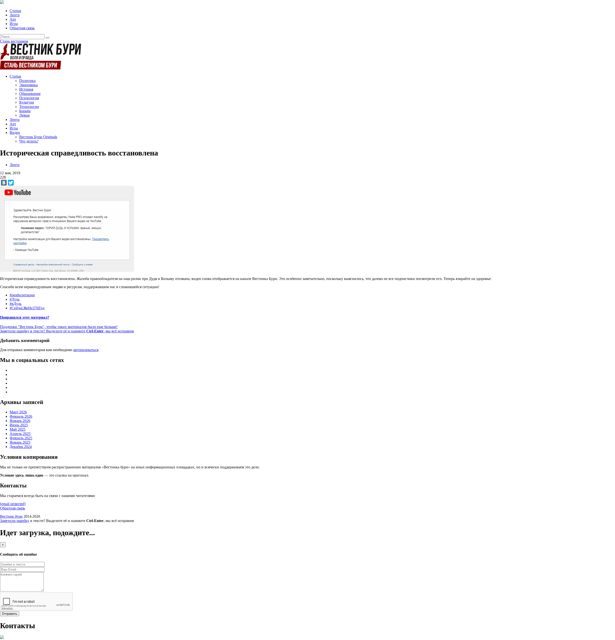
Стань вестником (14, 41)
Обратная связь (22, 28)
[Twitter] (11, 183)
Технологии (29, 107)
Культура (26, 102)
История (26, 89)
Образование (30, 94)
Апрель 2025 (20, 434)
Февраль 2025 (21, 438)
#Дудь (14, 299)
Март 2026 (18, 412)
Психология (29, 98)
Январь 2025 (20, 442)
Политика (27, 81)
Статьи (15, 11)
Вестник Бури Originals (38, 137)
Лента (14, 15)
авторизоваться (85, 350)
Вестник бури (11, 516)
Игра (14, 24)
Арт (13, 19)
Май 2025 (17, 429)
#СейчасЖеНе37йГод (27, 308)
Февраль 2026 (21, 416)
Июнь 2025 (19, 425)
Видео (15, 132)
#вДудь (15, 304)
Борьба (25, 111)
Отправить (9, 613)
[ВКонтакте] (4, 183)
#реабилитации (22, 295)
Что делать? (28, 141)
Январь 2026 (20, 421)
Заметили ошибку (14, 521)
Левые (24, 115)
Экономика (28, 85)
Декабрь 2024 (21, 447)
